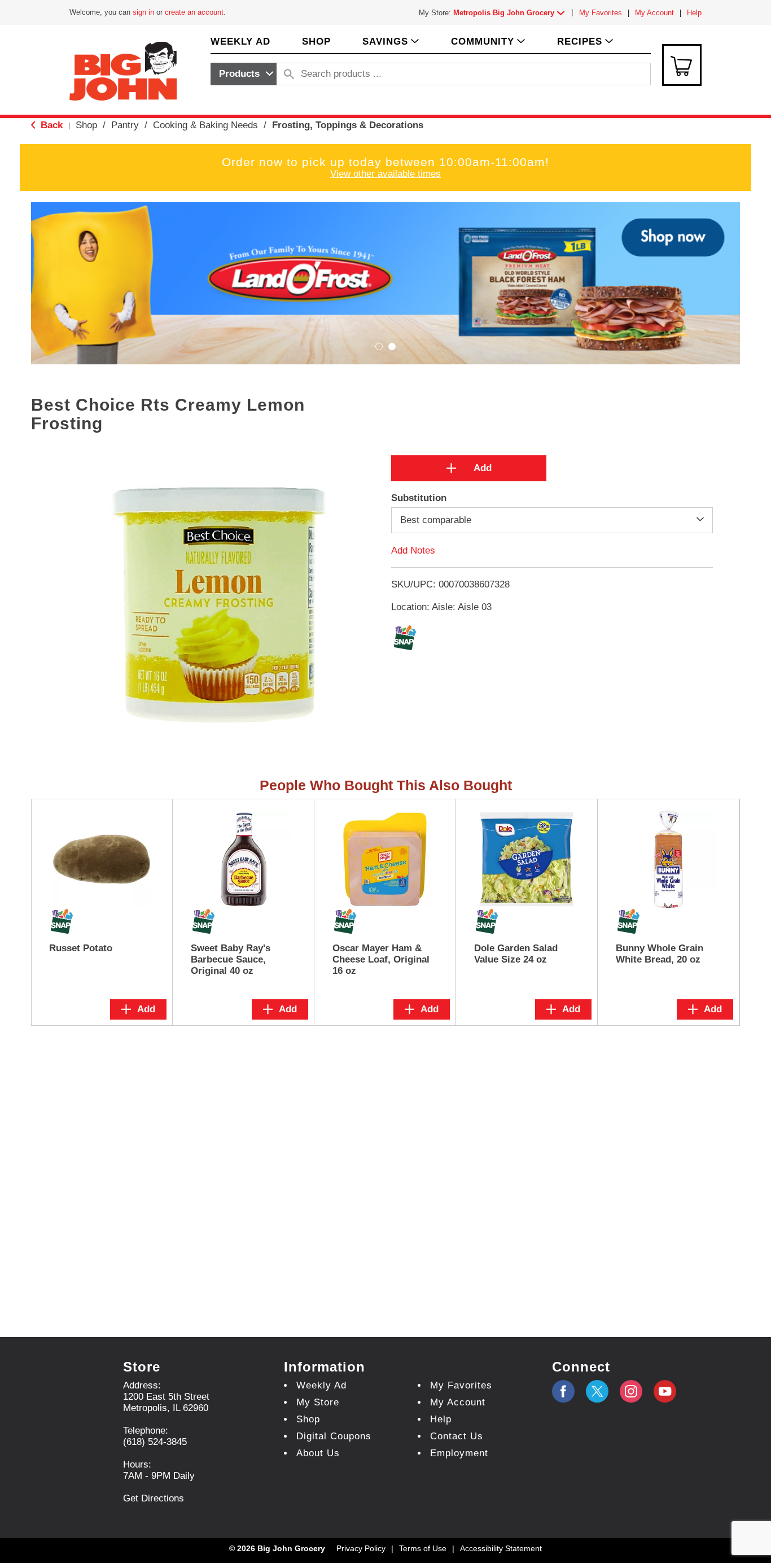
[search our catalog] (289, 74)
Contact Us (456, 1436)
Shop (86, 125)
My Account (654, 12)
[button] (511, 12)
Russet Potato (80, 948)
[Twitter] (597, 1391)
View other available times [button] (385, 173)
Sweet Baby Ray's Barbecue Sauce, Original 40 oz (230, 959)
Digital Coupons (333, 1436)
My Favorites (600, 12)
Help (694, 12)
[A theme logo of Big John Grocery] (123, 70)
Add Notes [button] (413, 550)
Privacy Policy (361, 1548)
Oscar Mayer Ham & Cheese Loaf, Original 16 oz (381, 959)
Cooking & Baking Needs (205, 125)
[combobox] (244, 74)
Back (50, 125)
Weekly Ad (321, 1385)
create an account (194, 12)
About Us (318, 1453)
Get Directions (153, 1498)
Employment (459, 1453)
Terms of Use (422, 1548)
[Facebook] (563, 1391)
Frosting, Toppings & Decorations (347, 125)
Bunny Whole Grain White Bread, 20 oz (659, 954)
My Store (317, 1402)
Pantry (125, 125)
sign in (143, 12)
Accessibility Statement (501, 1548)
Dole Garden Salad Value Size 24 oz (516, 954)
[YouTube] (631, 1391)
